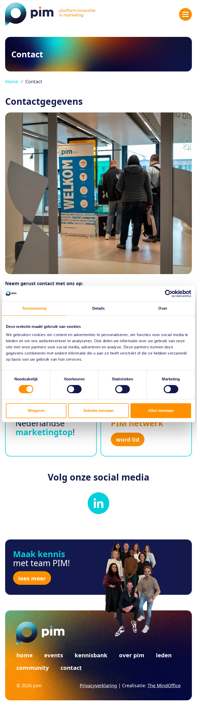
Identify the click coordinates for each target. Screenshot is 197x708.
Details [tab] (98, 308)
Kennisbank (91, 655)
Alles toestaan (161, 410)
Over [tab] (162, 308)
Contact (71, 667)
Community (32, 667)
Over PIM (131, 655)
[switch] (74, 389)
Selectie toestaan (98, 410)
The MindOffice (164, 685)
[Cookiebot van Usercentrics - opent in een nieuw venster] (168, 293)
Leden (164, 655)
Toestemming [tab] (34, 308)
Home (11, 81)
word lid (127, 439)
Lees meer (32, 578)
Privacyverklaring (98, 685)
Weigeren (36, 410)
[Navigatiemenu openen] (185, 14)
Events (53, 655)
